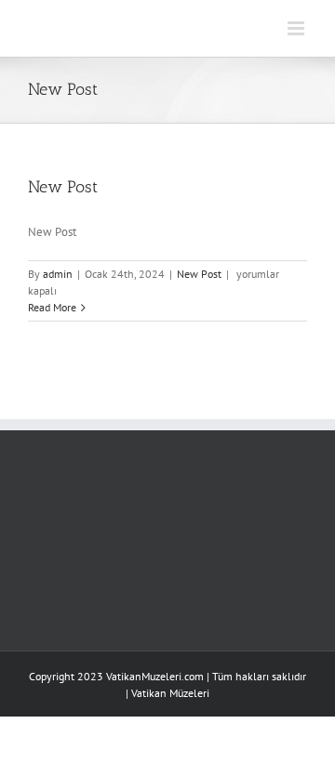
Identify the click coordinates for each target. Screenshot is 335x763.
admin (58, 274)
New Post (63, 187)
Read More (52, 307)
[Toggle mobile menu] (297, 28)
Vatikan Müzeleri (170, 693)
